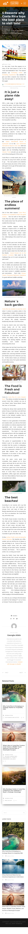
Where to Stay (8, 29)
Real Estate (15, 717)
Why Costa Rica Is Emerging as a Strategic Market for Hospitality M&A (13, 707)
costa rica (7, 30)
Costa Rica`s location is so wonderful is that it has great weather (14, 214)
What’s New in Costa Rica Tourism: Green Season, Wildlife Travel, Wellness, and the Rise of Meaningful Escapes (14, 748)
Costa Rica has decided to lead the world (14, 309)
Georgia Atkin (8, 26)
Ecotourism (8, 717)
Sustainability (7, 757)
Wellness (13, 759)
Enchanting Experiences (9, 74)
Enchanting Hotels (16, 72)
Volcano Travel (6, 152)
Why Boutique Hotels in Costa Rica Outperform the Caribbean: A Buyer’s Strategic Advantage (14, 790)
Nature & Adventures (11, 756)
